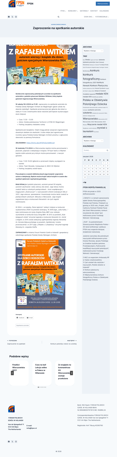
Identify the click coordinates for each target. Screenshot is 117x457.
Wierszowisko (102, 4)
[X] (12, 16)
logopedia (92, 94)
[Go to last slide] (12, 373)
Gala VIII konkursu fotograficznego (91, 67)
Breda (87, 60)
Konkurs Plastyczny (99, 85)
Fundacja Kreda (103, 64)
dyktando (102, 60)
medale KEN (102, 93)
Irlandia (106, 67)
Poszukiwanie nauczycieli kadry (90, 107)
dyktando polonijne (89, 62)
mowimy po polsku (97, 97)
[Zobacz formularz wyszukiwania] (58, 16)
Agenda (53, 24)
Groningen (101, 67)
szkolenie (87, 112)
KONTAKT (94, 11)
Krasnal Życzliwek (100, 88)
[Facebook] (8, 16)
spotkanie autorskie (22, 325)
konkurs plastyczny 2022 (89, 88)
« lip (84, 182)
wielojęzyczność (91, 115)
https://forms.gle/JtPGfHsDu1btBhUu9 (41, 143)
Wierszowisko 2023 (100, 122)
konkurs (94, 70)
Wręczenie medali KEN (97, 124)
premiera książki (102, 107)
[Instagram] (15, 16)
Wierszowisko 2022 (88, 122)
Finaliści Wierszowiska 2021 (18, 367)
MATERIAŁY (84, 11)
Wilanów (85, 124)
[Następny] (71, 373)
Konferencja (86, 71)
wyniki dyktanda (93, 128)
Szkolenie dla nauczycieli (98, 113)
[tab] (38, 387)
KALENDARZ (104, 11)
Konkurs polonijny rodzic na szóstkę (63, 342)
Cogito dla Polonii (94, 59)
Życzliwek (96, 131)
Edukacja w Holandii (94, 64)
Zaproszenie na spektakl (16, 342)
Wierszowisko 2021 (102, 119)
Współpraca (85, 128)
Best (84, 59)
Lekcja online (91, 91)
